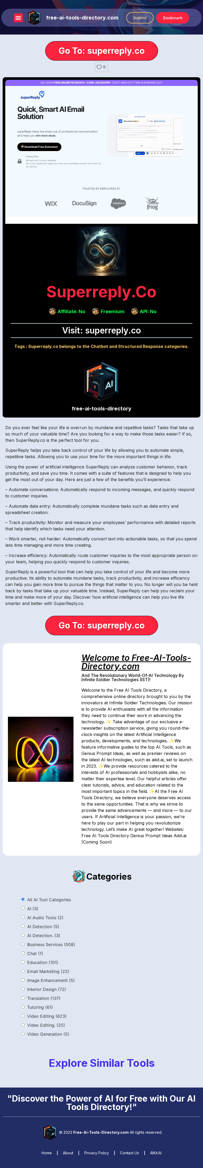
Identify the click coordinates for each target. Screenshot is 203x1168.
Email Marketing (48, 971)
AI (32, 909)
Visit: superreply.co (101, 330)
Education (42, 962)
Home (46, 1153)
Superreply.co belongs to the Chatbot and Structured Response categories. (108, 346)
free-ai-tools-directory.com (82, 17)
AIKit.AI (156, 1153)
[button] (18, 17)
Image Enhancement (51, 980)
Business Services (51, 944)
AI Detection (43, 926)
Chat (35, 953)
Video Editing (47, 1016)
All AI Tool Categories (49, 900)
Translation (44, 998)
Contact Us (129, 1153)
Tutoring (40, 1007)
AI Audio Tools (45, 917)
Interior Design (46, 989)
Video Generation (48, 1034)
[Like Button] (99, 66)
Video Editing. (46, 1025)
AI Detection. (43, 935)
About (68, 1153)
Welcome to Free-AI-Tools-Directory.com (136, 662)
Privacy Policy (96, 1153)
